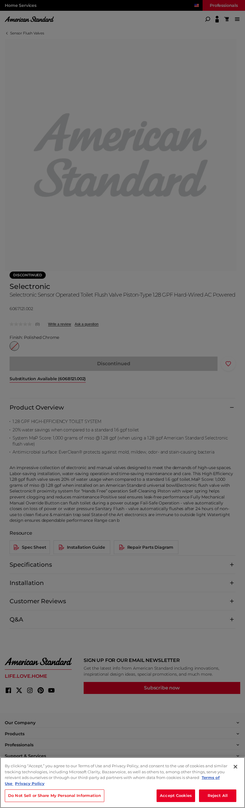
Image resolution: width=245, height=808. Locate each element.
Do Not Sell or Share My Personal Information (54, 795)
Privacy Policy (30, 783)
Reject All (218, 795)
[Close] (235, 766)
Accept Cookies (176, 795)
